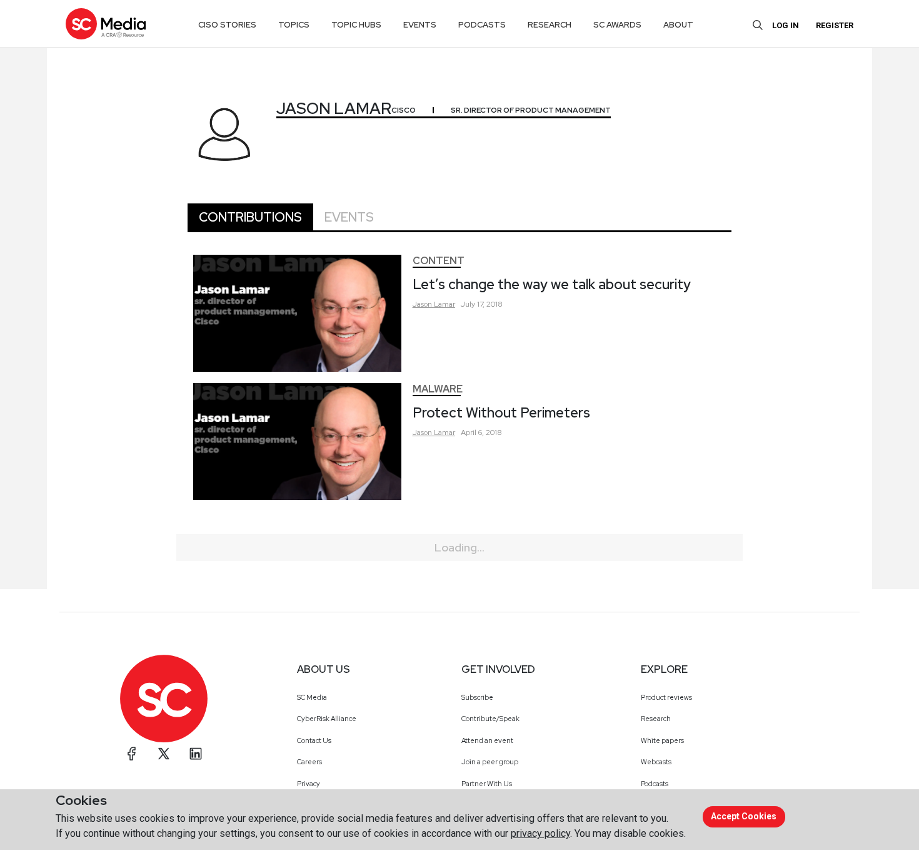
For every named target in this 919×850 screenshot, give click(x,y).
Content (439, 260)
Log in (785, 25)
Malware (438, 389)
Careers (309, 761)
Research (656, 718)
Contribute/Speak (490, 718)
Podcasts (654, 783)
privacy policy (540, 833)
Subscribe (477, 697)
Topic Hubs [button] (356, 24)
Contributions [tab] (250, 217)
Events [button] (419, 24)
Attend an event (487, 740)
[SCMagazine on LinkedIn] (195, 753)
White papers (662, 740)
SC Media (312, 697)
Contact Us (314, 740)
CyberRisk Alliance (326, 718)
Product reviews (666, 697)
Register (834, 25)
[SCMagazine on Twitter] (163, 753)
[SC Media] (106, 23)
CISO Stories (227, 24)
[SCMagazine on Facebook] (131, 753)
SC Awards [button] (617, 24)
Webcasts (656, 761)
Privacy (308, 783)
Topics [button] (293, 24)
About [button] (678, 24)
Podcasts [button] (482, 24)
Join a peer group (489, 761)
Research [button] (549, 24)
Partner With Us (486, 783)
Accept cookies (743, 816)
